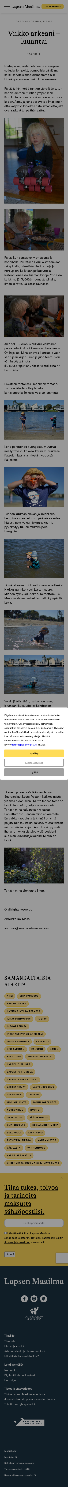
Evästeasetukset (34, 763)
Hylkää (34, 772)
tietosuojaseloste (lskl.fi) (24, 744)
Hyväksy (34, 753)
